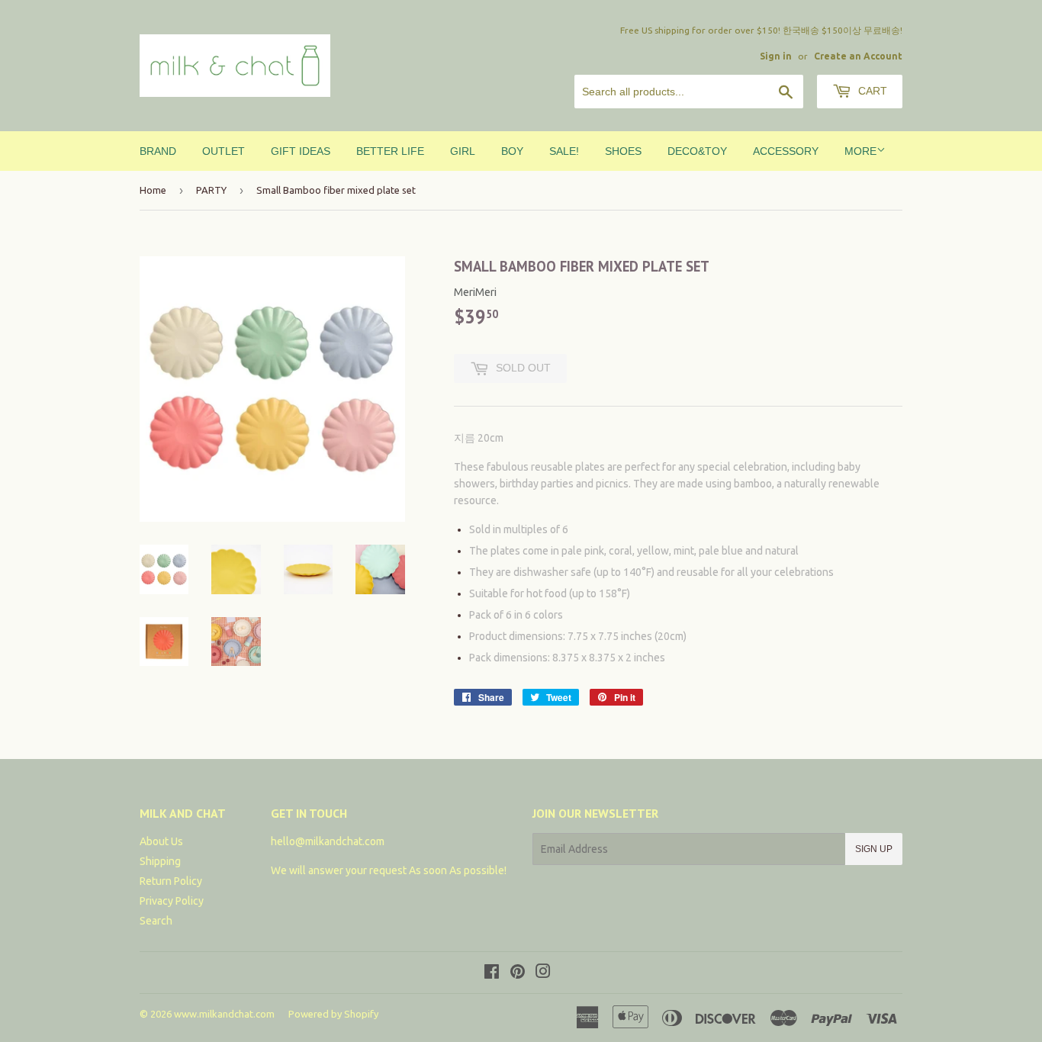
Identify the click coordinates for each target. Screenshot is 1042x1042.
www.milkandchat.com (224, 1013)
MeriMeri (475, 292)
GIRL (462, 151)
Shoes (623, 151)
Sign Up (873, 849)
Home (153, 190)
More (860, 151)
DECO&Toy (697, 151)
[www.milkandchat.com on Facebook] (492, 973)
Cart (871, 91)
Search (156, 921)
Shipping (160, 861)
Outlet (223, 151)
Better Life (390, 151)
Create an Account (858, 56)
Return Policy (171, 881)
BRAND (158, 151)
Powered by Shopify (333, 1013)
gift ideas (300, 151)
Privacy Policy (172, 901)
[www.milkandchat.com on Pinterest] (518, 973)
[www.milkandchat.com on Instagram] (543, 973)
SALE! (564, 151)
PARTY (211, 190)
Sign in (776, 56)
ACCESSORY (785, 151)
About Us (161, 841)
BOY (512, 151)
